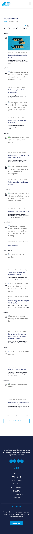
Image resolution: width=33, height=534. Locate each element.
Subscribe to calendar (15, 420)
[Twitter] (22, 461)
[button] (30, 3)
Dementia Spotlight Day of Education (18, 211)
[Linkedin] (18, 461)
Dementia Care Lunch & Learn (17, 369)
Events (5, 21)
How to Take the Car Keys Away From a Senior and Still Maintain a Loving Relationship (17, 336)
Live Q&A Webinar (13, 245)
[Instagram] (14, 461)
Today (16, 415)
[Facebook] (11, 461)
